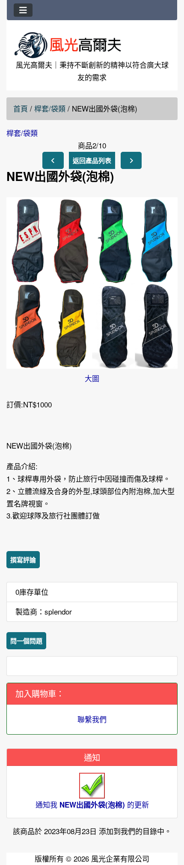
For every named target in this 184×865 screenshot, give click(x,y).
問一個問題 (26, 640)
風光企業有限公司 (120, 858)
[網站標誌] (92, 45)
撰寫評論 (23, 559)
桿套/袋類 (49, 108)
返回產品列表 (92, 160)
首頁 (20, 108)
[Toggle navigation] (23, 10)
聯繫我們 (92, 719)
